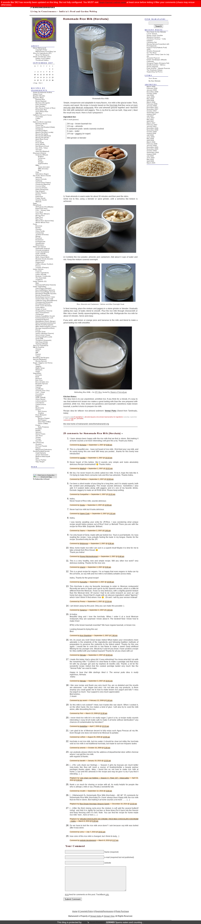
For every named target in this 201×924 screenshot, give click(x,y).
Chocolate (39, 117)
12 (41, 74)
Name (107, 852)
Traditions (39, 279)
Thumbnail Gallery (42, 60)
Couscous (41, 158)
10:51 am (101, 832)
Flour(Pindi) (37, 205)
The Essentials (40, 278)
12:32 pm (133, 804)
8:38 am (111, 543)
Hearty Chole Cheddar (155, 35)
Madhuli (83, 468)
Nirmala (83, 655)
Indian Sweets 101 (40, 281)
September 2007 (153, 112)
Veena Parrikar (40, 460)
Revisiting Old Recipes (41, 357)
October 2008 (152, 93)
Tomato (38, 437)
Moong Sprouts (41, 361)
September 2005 (153, 152)
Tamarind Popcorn (153, 58)
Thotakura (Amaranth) (43, 340)
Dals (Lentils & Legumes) (42, 122)
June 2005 (151, 158)
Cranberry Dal (152, 42)
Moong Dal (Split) (41, 134)
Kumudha (83, 582)
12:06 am (108, 505)
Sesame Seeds (41, 200)
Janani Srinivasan (41, 455)
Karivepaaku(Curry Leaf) (44, 318)
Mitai (37, 283)
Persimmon (39, 240)
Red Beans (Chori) (42, 146)
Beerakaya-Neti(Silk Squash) (45, 293)
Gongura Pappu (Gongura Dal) (158, 63)
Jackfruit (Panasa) (42, 234)
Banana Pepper (44, 418)
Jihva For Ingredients (116, 417)
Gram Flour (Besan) (42, 214)
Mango (38, 236)
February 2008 (152, 104)
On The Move (152, 53)
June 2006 (151, 137)
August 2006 (151, 133)
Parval (37, 330)
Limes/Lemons (40, 404)
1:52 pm (109, 610)
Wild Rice (38, 113)
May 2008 (150, 99)
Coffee (37, 118)
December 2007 (152, 107)
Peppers (38, 416)
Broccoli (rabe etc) (42, 382)
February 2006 (152, 144)
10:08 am (110, 582)
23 (52, 77)
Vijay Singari (39, 461)
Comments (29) (68, 420)
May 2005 (150, 159)
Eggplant (38, 396)
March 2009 (151, 86)
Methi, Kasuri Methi (42, 257)
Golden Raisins (40, 193)
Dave (84, 922)
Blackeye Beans (41, 123)
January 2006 (152, 145)
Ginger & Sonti (40, 309)
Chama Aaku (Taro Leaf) (44, 299)
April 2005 (150, 161)
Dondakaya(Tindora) (42, 304)
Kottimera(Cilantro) (42, 319)
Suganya (83, 610)
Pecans (38, 195)
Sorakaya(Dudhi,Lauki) (43, 337)
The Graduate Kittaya (154, 70)
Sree (37, 458)
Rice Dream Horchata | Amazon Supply (94, 804)
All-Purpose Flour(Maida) (44, 207)
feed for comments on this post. (80, 894)
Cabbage (38, 385)
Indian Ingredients (42, 273)
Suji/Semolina (43, 163)
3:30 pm (109, 791)
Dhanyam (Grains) (39, 153)
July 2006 (150, 135)
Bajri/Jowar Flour (41, 208)
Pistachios (39, 196)
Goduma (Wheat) (41, 155)
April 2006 (150, 140)
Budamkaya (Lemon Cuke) (45, 297)
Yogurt (37, 356)
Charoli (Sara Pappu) (43, 182)
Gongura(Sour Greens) (43, 311)
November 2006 (152, 130)
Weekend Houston (153, 37)
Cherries (38, 229)
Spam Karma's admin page (112, 2)
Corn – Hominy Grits (42, 210)
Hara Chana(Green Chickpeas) (42, 313)
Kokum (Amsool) (41, 255)
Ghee (37, 351)
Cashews (38, 181)
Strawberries (39, 243)
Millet (37, 165)
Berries (38, 227)
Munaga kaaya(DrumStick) (44, 328)
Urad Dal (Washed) (42, 151)
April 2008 (150, 100)
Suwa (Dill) (39, 338)
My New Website (154, 81)
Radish (38, 430)
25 (38, 80)
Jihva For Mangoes (42, 55)
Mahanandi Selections (43, 449)
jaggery (78, 134)
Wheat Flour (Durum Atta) (44, 221)
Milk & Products (38, 347)
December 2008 (152, 92)
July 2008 (150, 95)
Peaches (38, 238)
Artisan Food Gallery (42, 58)
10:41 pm (109, 681)
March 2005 (151, 163)
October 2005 (152, 151)
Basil (37, 377)
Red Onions (42, 411)
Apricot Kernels (40, 179)
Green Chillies (43, 423)
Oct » (41, 83)
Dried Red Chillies (44, 422)
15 (49, 74)
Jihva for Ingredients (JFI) (42, 53)
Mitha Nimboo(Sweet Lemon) (45, 326)
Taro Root (39, 435)
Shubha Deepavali (153, 51)
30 (52, 80)
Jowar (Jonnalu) (43, 167)
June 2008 (151, 97)
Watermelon (39, 245)
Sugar (37, 371)
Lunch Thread (152, 34)
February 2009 (152, 88)
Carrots (38, 387)
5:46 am (108, 530)
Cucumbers (39, 394)
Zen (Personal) (38, 442)
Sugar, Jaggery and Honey (42, 363)
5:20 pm (95, 821)
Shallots (41, 413)
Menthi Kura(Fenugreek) (44, 325)
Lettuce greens (40, 401)
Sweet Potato (40, 434)
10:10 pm (108, 458)
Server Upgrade (152, 66)
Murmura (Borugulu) (42, 103)
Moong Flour (40, 215)
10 (35, 74)
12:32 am (107, 761)
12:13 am (105, 726)
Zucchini (38, 441)
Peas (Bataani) (40, 415)
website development (88, 840)
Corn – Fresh (40, 392)
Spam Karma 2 (97, 922)
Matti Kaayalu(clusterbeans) (45, 323)
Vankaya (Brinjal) (41, 344)
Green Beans (40, 399)
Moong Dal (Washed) (43, 136)
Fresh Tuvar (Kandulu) (43, 305)
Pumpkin (38, 429)
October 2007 (152, 111)
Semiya (40, 162)
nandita (82, 458)
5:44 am (109, 700)
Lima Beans (39, 403)
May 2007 (150, 119)
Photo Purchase (122, 911)
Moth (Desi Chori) (41, 139)
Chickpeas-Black (41, 130)
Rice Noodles (40, 106)
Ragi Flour (39, 217)
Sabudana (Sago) (42, 174)
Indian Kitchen (38, 269)
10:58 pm (110, 479)
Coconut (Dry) (40, 186)
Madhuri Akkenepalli (42, 456)
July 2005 (150, 156)
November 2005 (152, 149)
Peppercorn (39, 262)
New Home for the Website (156, 32)
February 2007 (152, 125)
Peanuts (38, 141)
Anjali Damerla (40, 453)
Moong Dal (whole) (42, 137)
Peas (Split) (39, 143)
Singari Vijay (109, 916)
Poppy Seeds (40, 198)
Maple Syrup (40, 368)
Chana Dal (39, 125)
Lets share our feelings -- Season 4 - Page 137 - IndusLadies (104, 778)
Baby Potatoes (43, 427)
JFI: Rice (98, 392)
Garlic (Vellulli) (40, 253)
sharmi (82, 567)
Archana (83, 445)
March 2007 (151, 123)
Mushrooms (39, 408)
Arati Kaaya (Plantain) (43, 288)
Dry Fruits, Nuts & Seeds (42, 175)
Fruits (35, 224)
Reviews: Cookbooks (43, 276)
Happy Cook (85, 513)
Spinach (38, 432)
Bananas (38, 226)
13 (44, 74)
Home (74, 911)
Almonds (87, 417)
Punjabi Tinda (40, 331)
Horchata (113, 105)
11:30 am (103, 713)
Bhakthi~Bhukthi (39, 96)
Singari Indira (96, 916)
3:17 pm (115, 840)
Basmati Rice (40, 99)
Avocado (38, 375)
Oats (37, 172)
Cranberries (39, 233)
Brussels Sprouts (41, 383)
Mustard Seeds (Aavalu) (44, 259)
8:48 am (121, 556)
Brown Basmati (105, 417)
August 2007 (151, 114)
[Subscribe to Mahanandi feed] (45, 477)
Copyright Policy (41, 50)
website (107, 863)
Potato (37, 425)
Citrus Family (40, 231)
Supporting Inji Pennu (155, 72)
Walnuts (38, 201)
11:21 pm (111, 494)
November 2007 (152, 109)
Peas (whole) (40, 144)
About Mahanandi (39, 48)
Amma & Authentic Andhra (42, 92)
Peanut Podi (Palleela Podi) (157, 47)
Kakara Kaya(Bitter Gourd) (45, 316)
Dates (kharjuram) (41, 189)
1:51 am (112, 513)
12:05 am (106, 737)
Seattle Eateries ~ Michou (156, 65)
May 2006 (150, 138)
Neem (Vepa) (40, 260)
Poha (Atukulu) (40, 104)
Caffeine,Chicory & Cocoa (42, 115)
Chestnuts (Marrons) (42, 184)
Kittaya (38, 448)
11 (38, 74)
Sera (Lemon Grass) (42, 335)
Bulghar (41, 156)
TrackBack (102, 894)
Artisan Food (37, 94)
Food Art (38, 271)
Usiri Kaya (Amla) (41, 342)
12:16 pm (108, 601)
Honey (37, 364)
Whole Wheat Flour (42, 222)
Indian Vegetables (39, 286)
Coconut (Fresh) (41, 188)
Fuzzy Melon (40, 307)
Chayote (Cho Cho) (42, 390)
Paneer (38, 354)
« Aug (35, 83)
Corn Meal (39, 212)
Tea (36, 120)
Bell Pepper (42, 420)
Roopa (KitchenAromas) (89, 556)
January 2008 (152, 106)
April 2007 (150, 121)
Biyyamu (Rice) (95, 417)
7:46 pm (114, 635)
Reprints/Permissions (104, 911)
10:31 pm (109, 468)
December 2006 (152, 128)
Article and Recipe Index (42, 57)
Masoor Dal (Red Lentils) (44, 132)
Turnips (38, 439)
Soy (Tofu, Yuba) (41, 148)
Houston (38, 444)
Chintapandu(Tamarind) (43, 302)
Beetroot (38, 378)
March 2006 (151, 142)
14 (47, 74)
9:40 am (108, 567)
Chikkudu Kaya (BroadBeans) (46, 300)
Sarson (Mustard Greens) (44, 333)
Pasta (40, 160)
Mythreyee (84, 543)
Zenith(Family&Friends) (41, 451)
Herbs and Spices (39, 247)
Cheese (38, 349)
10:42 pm (109, 655)
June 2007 (151, 118)
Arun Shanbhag (86, 635)
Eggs (35, 203)
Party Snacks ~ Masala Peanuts (158, 68)
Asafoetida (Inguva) (42, 248)
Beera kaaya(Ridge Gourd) (45, 292)
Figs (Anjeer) (40, 191)
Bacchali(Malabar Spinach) (45, 290)
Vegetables (37, 373)
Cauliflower (39, 389)
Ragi (39, 170)
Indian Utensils (40, 274)
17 (35, 77)
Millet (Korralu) (43, 169)
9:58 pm (109, 445)
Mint (36, 406)
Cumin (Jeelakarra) (42, 252)
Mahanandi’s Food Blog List (45, 51)
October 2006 (152, 132)
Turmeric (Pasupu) (42, 267)
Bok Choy (39, 380)
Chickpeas (39, 129)
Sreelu (82, 505)
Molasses (38, 370)
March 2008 (151, 102)
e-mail (107, 857)
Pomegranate (40, 241)
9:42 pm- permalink (77, 418)
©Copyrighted (78, 417)
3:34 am (79, 780)
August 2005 (151, 154)
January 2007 (152, 126)
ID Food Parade (41, 446)
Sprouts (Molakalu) (39, 359)
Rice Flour (39, 219)
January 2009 (152, 90)
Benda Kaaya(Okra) (42, 295)
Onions (38, 409)
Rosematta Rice (41, 110)
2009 (148, 49)
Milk (36, 352)
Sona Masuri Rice (41, 111)
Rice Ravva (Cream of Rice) (45, 108)
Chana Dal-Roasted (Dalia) (45, 127)
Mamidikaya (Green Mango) (45, 321)
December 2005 (152, 147)
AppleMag (83, 726)
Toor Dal (38, 149)
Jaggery (38, 366)
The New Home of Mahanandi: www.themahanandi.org (86, 424)
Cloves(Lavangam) (42, 250)
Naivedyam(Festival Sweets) (45, 285)
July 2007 (150, 116)
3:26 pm (107, 748)
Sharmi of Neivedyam (118, 392)
